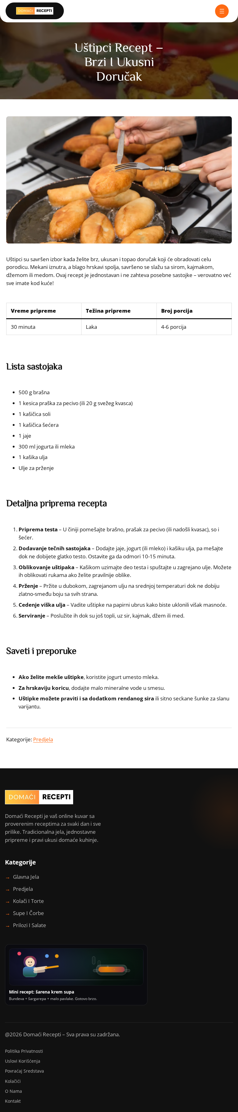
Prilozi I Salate (29, 925)
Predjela (43, 739)
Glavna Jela (26, 876)
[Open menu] (222, 11)
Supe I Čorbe (28, 913)
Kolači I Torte (28, 900)
